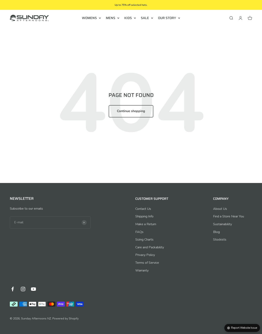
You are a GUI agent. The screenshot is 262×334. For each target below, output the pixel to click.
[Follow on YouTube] (33, 289)
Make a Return (145, 224)
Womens (89, 17)
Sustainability (222, 224)
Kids (128, 17)
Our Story (167, 17)
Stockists (219, 239)
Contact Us (143, 209)
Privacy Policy (145, 255)
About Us (220, 209)
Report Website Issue (244, 328)
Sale (145, 17)
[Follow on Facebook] (12, 289)
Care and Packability (149, 247)
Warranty (142, 270)
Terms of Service (147, 262)
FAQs (139, 232)
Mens (110, 17)
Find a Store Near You (228, 216)
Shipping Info (144, 216)
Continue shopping (131, 111)
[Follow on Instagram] (23, 289)
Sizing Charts (144, 239)
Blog (216, 232)
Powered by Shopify (65, 318)
